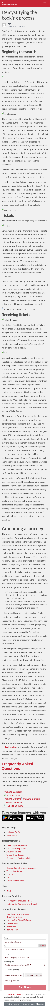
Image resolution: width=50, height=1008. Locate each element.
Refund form (12, 929)
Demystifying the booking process (21, 868)
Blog (8, 890)
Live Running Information (18, 914)
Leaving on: (8, 954)
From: (6, 938)
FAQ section (11, 747)
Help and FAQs (13, 832)
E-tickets (10, 874)
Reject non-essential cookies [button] (33, 1004)
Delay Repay (12, 923)
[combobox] (25, 941)
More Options (10, 980)
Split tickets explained (16, 848)
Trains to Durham (12, 799)
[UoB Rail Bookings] (12, 3)
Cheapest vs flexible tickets (18, 858)
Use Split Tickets (32, 975)
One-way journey (12, 969)
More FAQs (11, 835)
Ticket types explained (16, 845)
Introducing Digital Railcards (19, 920)
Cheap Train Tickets (15, 855)
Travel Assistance (14, 871)
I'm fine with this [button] (12, 1004)
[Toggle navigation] (45, 3)
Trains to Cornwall (13, 802)
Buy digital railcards (15, 917)
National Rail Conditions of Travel (21, 904)
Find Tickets (25, 987)
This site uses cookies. (13, 994)
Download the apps (15, 880)
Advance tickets (13, 851)
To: (5, 946)
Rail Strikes (11, 926)
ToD (8, 877)
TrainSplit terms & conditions (19, 900)
